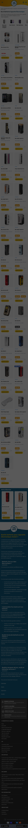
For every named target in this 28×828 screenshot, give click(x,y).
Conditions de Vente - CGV (7, 799)
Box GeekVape (20, 25)
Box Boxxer (3, 259)
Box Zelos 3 (3, 351)
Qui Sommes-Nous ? (6, 797)
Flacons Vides (4, 751)
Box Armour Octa (5, 47)
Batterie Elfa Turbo (19, 77)
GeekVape (3, 683)
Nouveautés (4, 738)
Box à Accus (12, 25)
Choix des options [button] (5, 57)
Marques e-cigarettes (6, 731)
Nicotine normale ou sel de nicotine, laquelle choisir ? (13, 778)
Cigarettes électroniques (8, 8)
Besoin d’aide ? (7, 714)
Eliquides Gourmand (6, 736)
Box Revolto (17, 320)
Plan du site (4, 804)
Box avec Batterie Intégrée (4, 26)
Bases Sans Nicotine (6, 750)
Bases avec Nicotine (6, 748)
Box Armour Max (4, 320)
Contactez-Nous (5, 810)
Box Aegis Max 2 (18, 351)
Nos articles (5, 754)
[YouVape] (14, 4)
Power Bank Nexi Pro (19, 168)
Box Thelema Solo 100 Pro (6, 77)
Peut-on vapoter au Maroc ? (7, 767)
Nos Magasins (4, 795)
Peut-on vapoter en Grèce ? (7, 765)
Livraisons (4, 812)
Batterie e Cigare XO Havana (5, 138)
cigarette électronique (15, 539)
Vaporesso (3, 690)
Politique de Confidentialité (7, 802)
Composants (15, 8)
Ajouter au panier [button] (19, 57)
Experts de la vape (9, 711)
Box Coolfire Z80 (18, 381)
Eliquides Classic (5, 734)
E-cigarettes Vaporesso (6, 729)
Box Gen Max (18, 442)
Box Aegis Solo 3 (4, 199)
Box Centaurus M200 (5, 442)
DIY (2, 741)
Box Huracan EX (4, 290)
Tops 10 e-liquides (5, 733)
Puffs (3, 723)
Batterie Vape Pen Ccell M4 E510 (20, 47)
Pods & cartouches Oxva (7, 727)
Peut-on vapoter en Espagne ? (8, 763)
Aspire (2, 687)
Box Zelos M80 (4, 168)
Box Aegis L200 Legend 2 (20, 411)
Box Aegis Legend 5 (19, 138)
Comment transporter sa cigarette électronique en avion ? (14, 768)
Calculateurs (4, 814)
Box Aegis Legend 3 (19, 229)
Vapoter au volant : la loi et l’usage (9, 761)
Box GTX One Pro (18, 199)
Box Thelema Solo (5, 381)
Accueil (2, 8)
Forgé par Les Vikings (19, 825)
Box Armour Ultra (5, 229)
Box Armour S (18, 290)
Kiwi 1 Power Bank (5, 411)
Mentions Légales (5, 800)
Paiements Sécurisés (9, 701)
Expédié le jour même (9, 706)
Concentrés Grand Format (7, 746)
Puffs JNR (4, 725)
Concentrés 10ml (5, 744)
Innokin (3, 694)
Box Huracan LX (18, 259)
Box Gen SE (3, 472)
